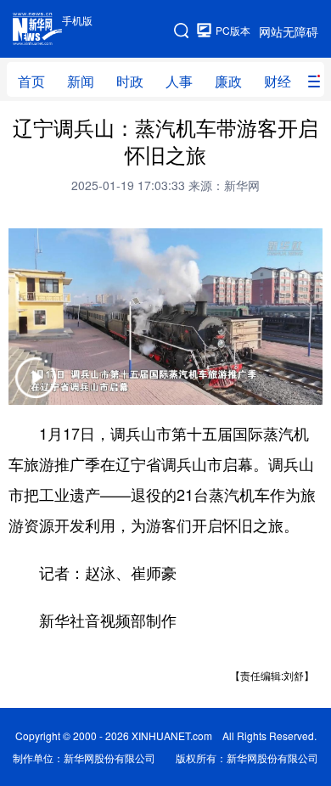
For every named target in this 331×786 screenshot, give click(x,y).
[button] (35, 388)
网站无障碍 (288, 31)
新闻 (80, 81)
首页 (31, 81)
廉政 (228, 81)
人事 (179, 81)
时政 (129, 81)
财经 (277, 81)
